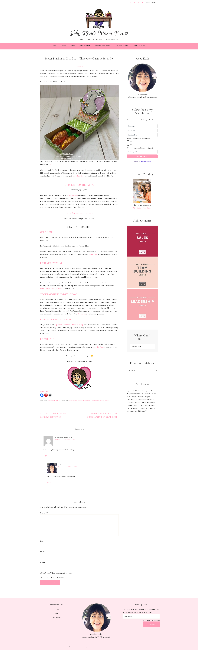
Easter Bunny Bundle (84, 400)
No (131, 145)
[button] (128, 141)
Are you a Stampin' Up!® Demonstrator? (138, 138)
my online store (78, 176)
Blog (57, 613)
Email (42, 552)
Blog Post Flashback (54, 400)
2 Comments (79, 66)
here (51, 164)
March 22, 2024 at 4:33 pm (65, 439)
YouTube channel (99, 347)
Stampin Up (106, 400)
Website (43, 562)
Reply (46, 456)
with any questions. (51, 289)
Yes (131, 141)
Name (42, 541)
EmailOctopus (147, 161)
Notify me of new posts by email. (53, 577)
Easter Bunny (73, 400)
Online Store (57, 617)
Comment (44, 513)
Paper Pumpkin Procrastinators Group (68, 325)
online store (73, 196)
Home (57, 609)
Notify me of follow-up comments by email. (57, 573)
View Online (137, 208)
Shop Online (147, 208)
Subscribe (151, 624)
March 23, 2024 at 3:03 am (68, 466)
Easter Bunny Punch (97, 400)
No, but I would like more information (142, 148)
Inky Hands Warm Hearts (99, 22)
